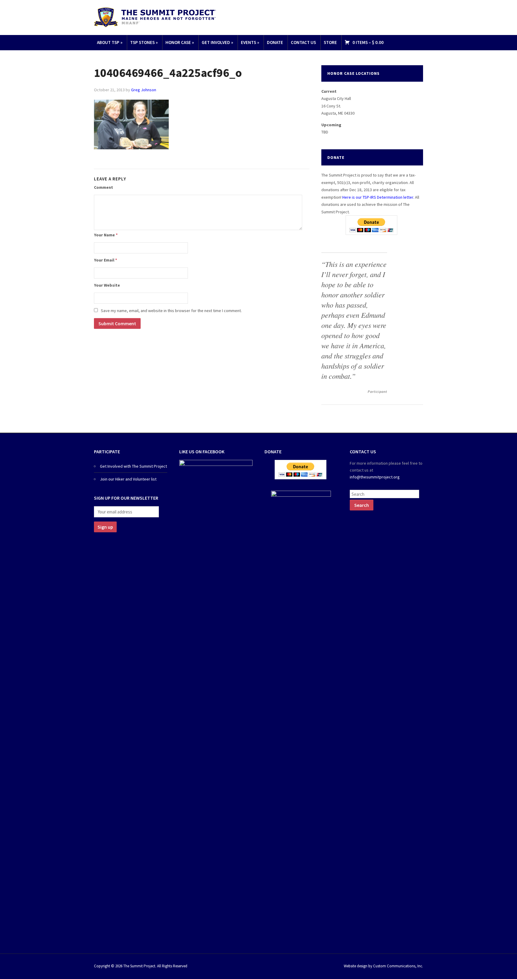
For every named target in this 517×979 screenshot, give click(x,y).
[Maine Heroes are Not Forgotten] (155, 16)
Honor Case (179, 42)
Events (250, 42)
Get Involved (217, 42)
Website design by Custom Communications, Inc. (383, 966)
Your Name (106, 235)
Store (330, 42)
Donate (275, 42)
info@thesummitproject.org (375, 477)
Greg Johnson (143, 89)
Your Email (105, 260)
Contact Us (303, 42)
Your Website (107, 285)
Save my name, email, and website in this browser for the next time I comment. (171, 310)
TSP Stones (144, 42)
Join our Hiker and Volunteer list (128, 479)
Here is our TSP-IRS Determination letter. (378, 197)
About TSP (109, 42)
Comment (103, 187)
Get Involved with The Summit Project (133, 466)
